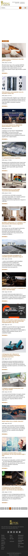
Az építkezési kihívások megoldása (11, 158)
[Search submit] (20, 8)
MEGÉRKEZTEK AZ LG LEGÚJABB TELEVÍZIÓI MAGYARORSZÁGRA (11, 190)
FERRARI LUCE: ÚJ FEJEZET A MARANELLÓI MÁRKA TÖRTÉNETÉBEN (14, 289)
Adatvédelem (21, 543)
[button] (25, 8)
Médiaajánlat (20, 535)
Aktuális (3, 537)
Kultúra (2, 540)
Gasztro (3, 547)
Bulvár (2, 548)
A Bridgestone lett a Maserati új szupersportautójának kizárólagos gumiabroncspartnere (11, 355)
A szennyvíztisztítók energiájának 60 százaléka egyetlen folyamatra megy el (12, 256)
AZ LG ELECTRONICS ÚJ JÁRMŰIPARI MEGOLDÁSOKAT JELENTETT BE (12, 125)
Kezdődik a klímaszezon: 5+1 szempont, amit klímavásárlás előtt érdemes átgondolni (14, 223)
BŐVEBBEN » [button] (5, 73)
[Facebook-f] (8, 532)
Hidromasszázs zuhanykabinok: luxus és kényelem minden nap (12, 92)
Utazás (11, 537)
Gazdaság (3, 538)
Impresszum (20, 537)
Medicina (3, 543)
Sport (2, 545)
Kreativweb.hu (16, 554)
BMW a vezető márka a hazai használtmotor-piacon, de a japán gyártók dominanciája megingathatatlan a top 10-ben (14, 321)
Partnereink (20, 538)
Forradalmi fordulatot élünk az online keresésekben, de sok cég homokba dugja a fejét (13, 454)
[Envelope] (20, 532)
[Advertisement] (14, 25)
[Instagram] (14, 532)
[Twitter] (17, 532)
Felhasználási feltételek (21, 541)
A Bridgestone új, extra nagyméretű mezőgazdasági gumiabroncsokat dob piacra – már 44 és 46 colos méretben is (13, 488)
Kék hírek (12, 538)
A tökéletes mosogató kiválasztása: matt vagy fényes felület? (12, 389)
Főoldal (2, 535)
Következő (24, 508)
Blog (19, 545)
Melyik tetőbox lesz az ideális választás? (12, 421)
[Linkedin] (11, 532)
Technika (3, 542)
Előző (2, 508)
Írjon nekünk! (21, 546)
